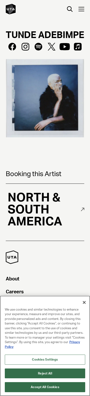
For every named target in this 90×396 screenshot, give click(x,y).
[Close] (84, 302)
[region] (45, 346)
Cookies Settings (45, 359)
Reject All (45, 373)
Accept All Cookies (45, 387)
